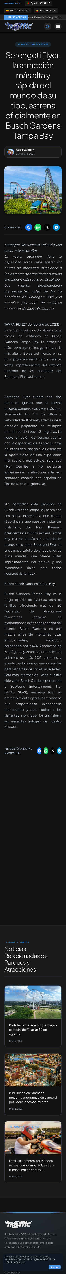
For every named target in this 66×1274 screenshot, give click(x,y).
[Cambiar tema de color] (47, 26)
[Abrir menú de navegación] (58, 26)
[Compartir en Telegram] (56, 227)
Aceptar (55, 1267)
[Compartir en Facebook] (28, 227)
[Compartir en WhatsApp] (37, 227)
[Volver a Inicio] (18, 26)
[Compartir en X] (47, 227)
